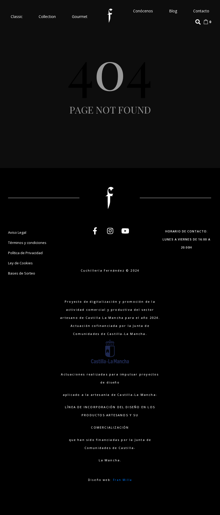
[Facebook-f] (94, 230)
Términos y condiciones (27, 242)
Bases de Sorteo (21, 273)
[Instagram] (110, 230)
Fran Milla (122, 480)
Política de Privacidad (25, 252)
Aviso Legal (17, 232)
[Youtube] (125, 230)
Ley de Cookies (20, 263)
